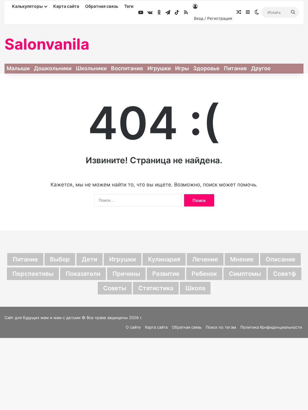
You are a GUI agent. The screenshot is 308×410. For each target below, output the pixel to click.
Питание (235, 68)
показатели (83, 273)
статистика (155, 288)
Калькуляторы (27, 6)
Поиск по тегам (221, 327)
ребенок (204, 273)
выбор (60, 259)
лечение (205, 259)
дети (89, 259)
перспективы (33, 273)
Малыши (18, 68)
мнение (242, 259)
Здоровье (206, 68)
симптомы (245, 273)
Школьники (91, 68)
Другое (261, 68)
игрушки (122, 259)
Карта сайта (66, 6)
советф (284, 273)
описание (280, 259)
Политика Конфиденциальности (271, 327)
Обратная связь (101, 6)
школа (195, 288)
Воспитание (127, 68)
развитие (166, 273)
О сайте (133, 327)
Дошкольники (53, 68)
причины (126, 273)
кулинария (164, 259)
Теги (128, 6)
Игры (182, 68)
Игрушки (159, 68)
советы (114, 288)
